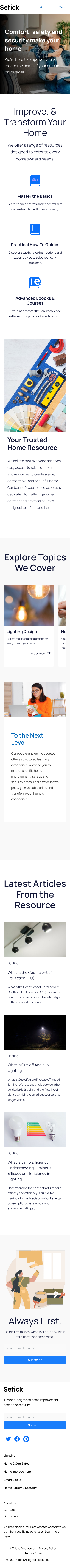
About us (10, 1503)
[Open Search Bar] (41, 7)
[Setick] (9, 7)
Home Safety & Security (20, 1488)
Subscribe (35, 1360)
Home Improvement (17, 1472)
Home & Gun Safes (16, 1464)
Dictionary (11, 1516)
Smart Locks (12, 1480)
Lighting (13, 963)
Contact (9, 1510)
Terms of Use (33, 1553)
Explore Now (38, 653)
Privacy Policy (48, 1548)
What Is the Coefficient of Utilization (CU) (30, 975)
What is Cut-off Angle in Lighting (28, 1067)
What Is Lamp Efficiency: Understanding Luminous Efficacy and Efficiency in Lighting (30, 1171)
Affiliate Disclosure (22, 1548)
